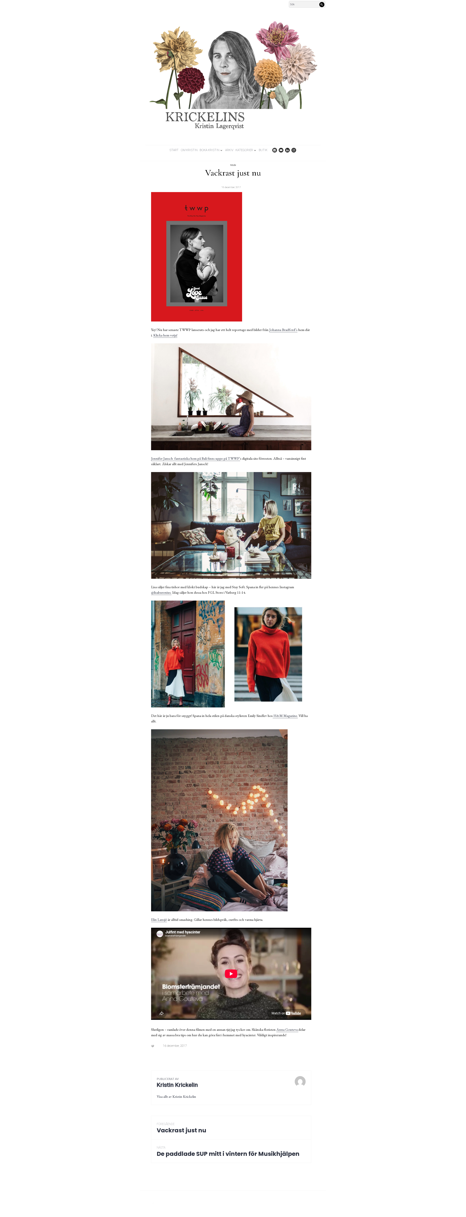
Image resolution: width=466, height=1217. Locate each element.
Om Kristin (189, 150)
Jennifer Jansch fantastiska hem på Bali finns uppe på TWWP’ (195, 458)
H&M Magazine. (285, 715)
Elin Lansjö (159, 919)
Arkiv (229, 150)
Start (174, 150)
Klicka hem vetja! (165, 335)
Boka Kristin (209, 150)
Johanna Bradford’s (283, 329)
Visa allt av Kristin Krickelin (176, 1096)
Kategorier (244, 150)
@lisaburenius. (161, 592)
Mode (233, 165)
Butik (263, 150)
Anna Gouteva (287, 1029)
